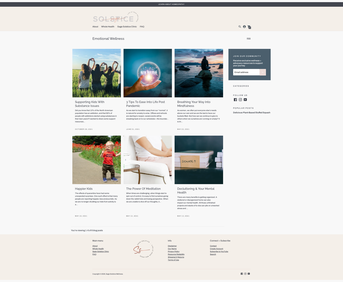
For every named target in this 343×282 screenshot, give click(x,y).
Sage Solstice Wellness (114, 274)
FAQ (142, 26)
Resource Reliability (176, 254)
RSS (249, 38)
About (95, 26)
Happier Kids (84, 188)
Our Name (172, 249)
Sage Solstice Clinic (127, 26)
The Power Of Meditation (143, 188)
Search (213, 254)
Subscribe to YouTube (219, 252)
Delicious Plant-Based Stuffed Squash (251, 112)
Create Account (216, 249)
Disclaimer (172, 246)
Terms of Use (173, 260)
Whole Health (107, 26)
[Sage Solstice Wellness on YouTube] (245, 99)
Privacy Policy (173, 252)
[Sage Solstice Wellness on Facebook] (235, 99)
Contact (213, 246)
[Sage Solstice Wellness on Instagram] (240, 99)
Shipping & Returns (176, 257)
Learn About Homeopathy (171, 4)
